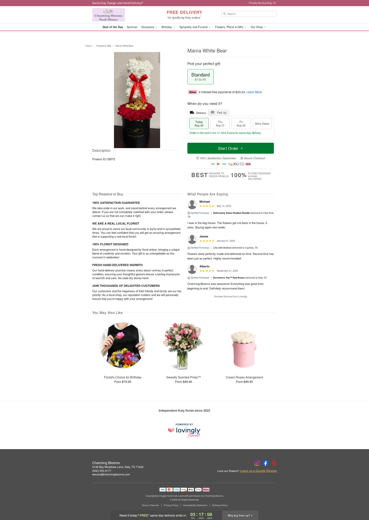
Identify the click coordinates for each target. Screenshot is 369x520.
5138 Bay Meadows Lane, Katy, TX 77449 (117, 467)
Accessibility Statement (195, 505)
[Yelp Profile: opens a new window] (274, 463)
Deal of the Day (113, 27)
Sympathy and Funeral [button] (194, 27)
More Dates (262, 123)
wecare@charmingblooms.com (111, 474)
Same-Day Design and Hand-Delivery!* (118, 3)
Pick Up (221, 112)
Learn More (254, 92)
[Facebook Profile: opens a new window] (265, 463)
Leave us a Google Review (258, 471)
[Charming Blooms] (120, 14)
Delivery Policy (220, 505)
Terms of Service (150, 505)
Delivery (201, 113)
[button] (359, 503)
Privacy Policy (171, 505)
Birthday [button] (167, 27)
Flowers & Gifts (103, 45)
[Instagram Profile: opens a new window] (257, 463)
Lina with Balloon (222, 247)
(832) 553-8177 (101, 471)
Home (89, 45)
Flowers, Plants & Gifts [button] (229, 27)
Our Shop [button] (257, 27)
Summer (132, 27)
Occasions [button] (148, 27)
